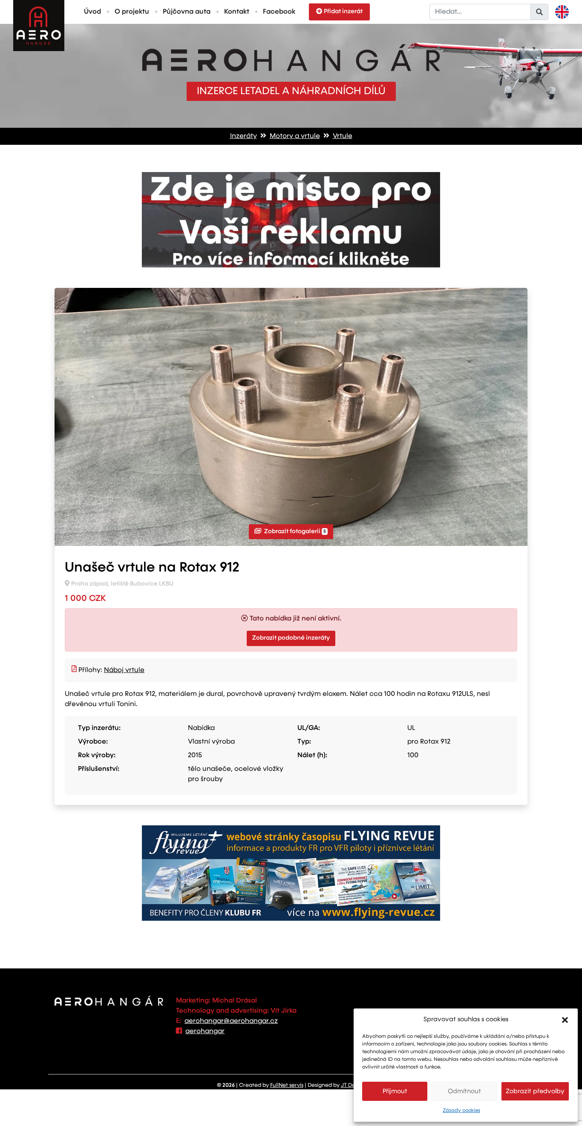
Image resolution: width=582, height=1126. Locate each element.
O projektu (132, 12)
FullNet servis (286, 1085)
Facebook (279, 12)
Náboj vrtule (124, 670)
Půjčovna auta (186, 12)
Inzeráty (243, 136)
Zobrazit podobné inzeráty (291, 638)
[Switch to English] (562, 12)
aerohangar (205, 1031)
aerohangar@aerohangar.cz (231, 1021)
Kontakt (236, 12)
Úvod (92, 12)
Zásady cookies (461, 1110)
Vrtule (342, 136)
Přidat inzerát (343, 11)
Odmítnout (464, 1091)
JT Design (353, 1085)
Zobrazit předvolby (535, 1091)
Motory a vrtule (295, 136)
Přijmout (395, 1091)
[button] (565, 1019)
